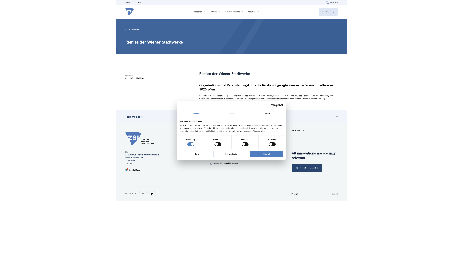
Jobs (127, 2)
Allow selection (231, 154)
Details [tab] (232, 113)
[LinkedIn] (152, 193)
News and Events (232, 12)
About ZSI (252, 12)
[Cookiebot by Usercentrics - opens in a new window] (272, 105)
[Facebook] (143, 193)
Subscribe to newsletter (309, 168)
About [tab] (267, 113)
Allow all (266, 154)
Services (213, 12)
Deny (197, 154)
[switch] (217, 144)
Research (198, 12)
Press (138, 2)
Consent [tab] (195, 113)
